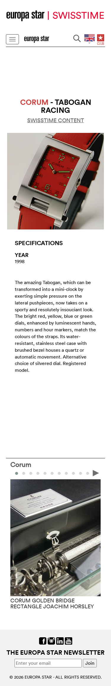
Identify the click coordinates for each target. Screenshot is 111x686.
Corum (20, 464)
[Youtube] (68, 640)
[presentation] (15, 472)
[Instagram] (51, 640)
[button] (23, 473)
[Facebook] (42, 640)
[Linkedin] (60, 640)
